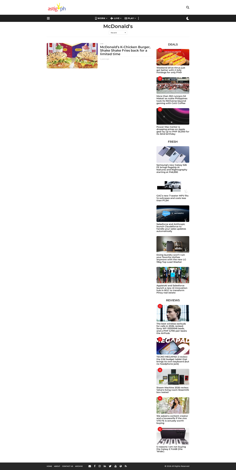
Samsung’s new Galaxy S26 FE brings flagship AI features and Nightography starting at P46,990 (171, 168)
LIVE (116, 18)
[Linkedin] (105, 466)
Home (49, 466)
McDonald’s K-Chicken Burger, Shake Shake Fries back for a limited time (125, 50)
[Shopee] (121, 466)
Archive (79, 466)
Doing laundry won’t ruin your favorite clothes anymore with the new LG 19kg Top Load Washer (171, 258)
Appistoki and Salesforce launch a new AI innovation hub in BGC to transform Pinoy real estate (171, 289)
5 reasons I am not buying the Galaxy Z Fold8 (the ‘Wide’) (171, 449)
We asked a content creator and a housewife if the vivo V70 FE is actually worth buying (172, 419)
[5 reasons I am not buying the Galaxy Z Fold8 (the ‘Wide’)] (172, 436)
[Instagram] (100, 466)
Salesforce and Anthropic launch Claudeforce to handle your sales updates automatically (171, 228)
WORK (101, 18)
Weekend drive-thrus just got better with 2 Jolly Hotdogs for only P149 (170, 70)
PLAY (131, 18)
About (57, 466)
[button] (187, 7)
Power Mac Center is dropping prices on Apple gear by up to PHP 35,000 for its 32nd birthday (172, 130)
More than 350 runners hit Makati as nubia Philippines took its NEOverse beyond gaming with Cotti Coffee (171, 100)
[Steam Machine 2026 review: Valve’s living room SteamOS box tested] (172, 377)
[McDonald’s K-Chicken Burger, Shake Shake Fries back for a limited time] (72, 55)
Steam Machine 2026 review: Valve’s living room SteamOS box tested (172, 390)
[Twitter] (110, 466)
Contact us (67, 466)
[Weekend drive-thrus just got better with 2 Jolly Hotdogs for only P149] (172, 57)
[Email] (89, 466)
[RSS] (126, 466)
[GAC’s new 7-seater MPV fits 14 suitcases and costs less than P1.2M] (172, 185)
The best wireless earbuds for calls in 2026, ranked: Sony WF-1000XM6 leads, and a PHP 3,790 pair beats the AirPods (171, 328)
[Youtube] (115, 466)
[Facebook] (95, 466)
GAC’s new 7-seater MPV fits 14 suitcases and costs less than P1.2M (172, 198)
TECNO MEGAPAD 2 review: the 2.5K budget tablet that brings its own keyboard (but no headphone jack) (172, 360)
